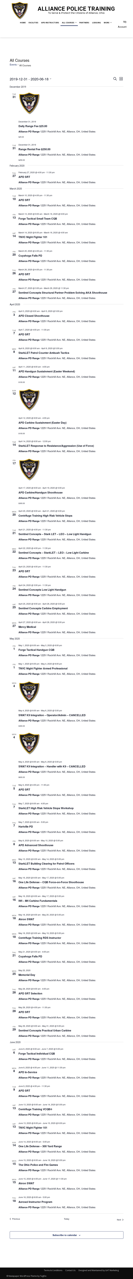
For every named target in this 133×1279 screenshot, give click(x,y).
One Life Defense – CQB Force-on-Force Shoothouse (51, 882)
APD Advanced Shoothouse (35, 845)
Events (13, 64)
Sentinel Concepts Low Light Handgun (42, 589)
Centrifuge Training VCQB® (35, 1109)
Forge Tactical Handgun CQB (36, 650)
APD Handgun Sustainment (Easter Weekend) (46, 371)
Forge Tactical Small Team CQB (37, 218)
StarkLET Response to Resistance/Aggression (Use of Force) (56, 446)
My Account (122, 24)
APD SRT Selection (30, 993)
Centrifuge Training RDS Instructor (39, 938)
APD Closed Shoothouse (33, 316)
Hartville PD (25, 826)
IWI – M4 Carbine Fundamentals (37, 901)
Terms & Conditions (53, 1270)
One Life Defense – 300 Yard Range (40, 1146)
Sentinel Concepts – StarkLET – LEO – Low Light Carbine (53, 552)
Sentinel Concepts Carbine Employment (43, 608)
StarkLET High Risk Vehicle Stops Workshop (46, 808)
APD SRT (24, 177)
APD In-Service (27, 1072)
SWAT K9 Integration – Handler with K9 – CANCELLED (51, 766)
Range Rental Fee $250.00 (34, 149)
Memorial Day (26, 975)
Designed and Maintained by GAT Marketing (99, 1270)
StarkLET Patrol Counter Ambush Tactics (43, 353)
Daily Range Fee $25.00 (32, 126)
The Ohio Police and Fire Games (38, 1165)
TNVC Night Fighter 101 (32, 237)
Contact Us (70, 1270)
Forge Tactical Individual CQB (36, 1053)
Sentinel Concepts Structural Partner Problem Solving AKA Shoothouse (62, 292)
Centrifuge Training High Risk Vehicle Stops (45, 515)
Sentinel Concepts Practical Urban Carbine (44, 1030)
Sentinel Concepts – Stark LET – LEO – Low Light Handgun (54, 534)
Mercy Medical (27, 627)
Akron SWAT (26, 919)
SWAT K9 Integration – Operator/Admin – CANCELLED (52, 715)
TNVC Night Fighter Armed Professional (42, 668)
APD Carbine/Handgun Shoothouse (40, 492)
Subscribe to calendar (65, 1235)
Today (66, 1219)
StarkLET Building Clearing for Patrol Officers (46, 863)
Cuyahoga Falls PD (30, 255)
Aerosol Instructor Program (35, 1202)
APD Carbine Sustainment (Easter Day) (42, 422)
